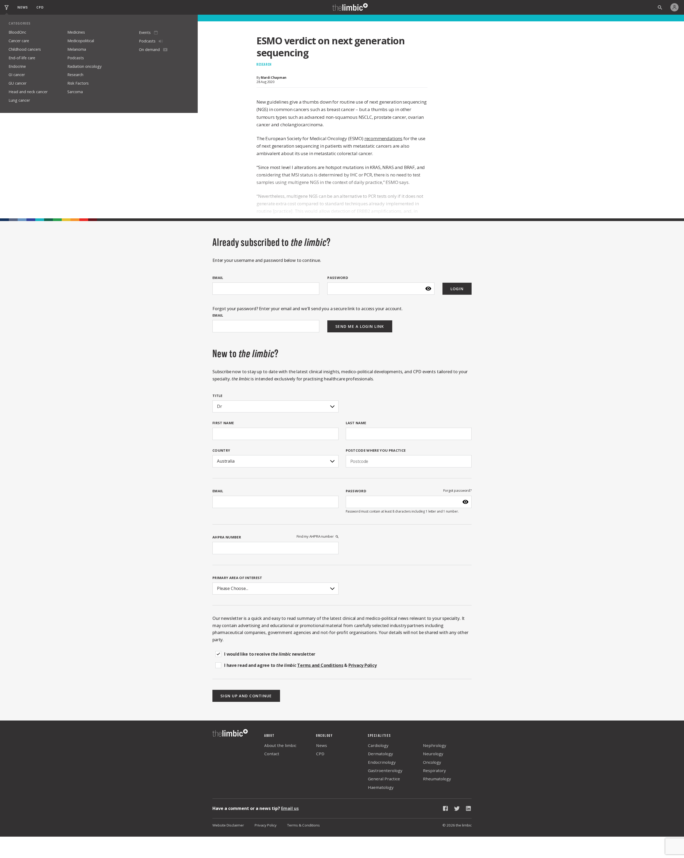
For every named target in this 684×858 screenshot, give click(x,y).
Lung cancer (19, 100)
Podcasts (75, 57)
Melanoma (76, 49)
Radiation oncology (84, 66)
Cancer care (19, 40)
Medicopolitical (80, 40)
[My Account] (676, 7)
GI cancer (17, 74)
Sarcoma (75, 91)
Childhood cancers (25, 49)
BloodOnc (17, 32)
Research (75, 74)
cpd (40, 7)
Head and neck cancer (28, 91)
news (22, 7)
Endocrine (17, 66)
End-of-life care (22, 57)
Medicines (76, 32)
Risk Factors (78, 83)
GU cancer (17, 83)
